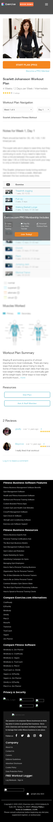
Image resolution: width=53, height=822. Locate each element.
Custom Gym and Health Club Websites (18, 508)
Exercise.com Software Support (15, 524)
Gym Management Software (14, 492)
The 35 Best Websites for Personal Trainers (20, 575)
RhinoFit (6, 623)
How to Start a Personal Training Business (19, 567)
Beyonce (19, 444)
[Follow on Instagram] (34, 735)
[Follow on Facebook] (16, 735)
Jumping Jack (22, 264)
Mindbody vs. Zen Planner (13, 650)
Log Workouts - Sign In (14, 780)
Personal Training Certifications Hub (17, 539)
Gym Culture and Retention (13, 551)
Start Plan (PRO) (26, 64)
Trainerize (7, 627)
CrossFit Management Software (15, 512)
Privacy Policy (37, 807)
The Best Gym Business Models (15, 543)
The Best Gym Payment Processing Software (20, 587)
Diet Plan (27, 395)
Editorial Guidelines (13, 759)
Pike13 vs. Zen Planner (12, 686)
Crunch (19, 248)
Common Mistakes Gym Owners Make (18, 584)
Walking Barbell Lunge (26, 207)
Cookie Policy (11, 768)
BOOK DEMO (26, 4)
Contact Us (10, 751)
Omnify (6, 615)
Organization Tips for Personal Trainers (18, 571)
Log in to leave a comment (15, 460)
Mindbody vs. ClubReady (13, 654)
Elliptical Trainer (23, 272)
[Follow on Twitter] (22, 735)
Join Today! (26, 234)
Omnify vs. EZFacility (11, 682)
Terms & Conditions (23, 810)
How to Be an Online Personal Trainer (18, 579)
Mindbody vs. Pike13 (11, 666)
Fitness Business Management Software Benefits (22, 488)
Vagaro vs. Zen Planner (12, 678)
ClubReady (7, 602)
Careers (9, 755)
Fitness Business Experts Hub (14, 535)
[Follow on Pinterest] (40, 735)
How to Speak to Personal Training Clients (19, 592)
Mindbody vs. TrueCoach (13, 662)
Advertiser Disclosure (14, 763)
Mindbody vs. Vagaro (11, 658)
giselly (18, 429)
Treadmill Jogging (24, 190)
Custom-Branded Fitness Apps (15, 504)
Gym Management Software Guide (16, 547)
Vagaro (6, 635)
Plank (18, 256)
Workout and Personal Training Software (18, 500)
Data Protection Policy (14, 771)
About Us (9, 747)
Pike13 (6, 619)
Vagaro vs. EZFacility (11, 674)
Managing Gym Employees (13, 563)
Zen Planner (8, 639)
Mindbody (7, 611)
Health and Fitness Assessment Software (19, 496)
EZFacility (7, 606)
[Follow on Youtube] (28, 735)
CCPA (35, 810)
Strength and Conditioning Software (17, 520)
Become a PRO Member (37, 71)
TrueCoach (7, 631)
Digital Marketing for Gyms (13, 555)
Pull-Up (19, 199)
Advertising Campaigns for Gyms (16, 559)
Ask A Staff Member (27, 403)
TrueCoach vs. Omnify (11, 670)
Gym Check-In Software (12, 516)
